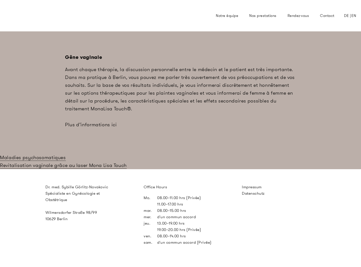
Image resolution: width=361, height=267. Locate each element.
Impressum (252, 187)
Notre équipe (227, 15)
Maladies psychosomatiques (33, 157)
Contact (327, 15)
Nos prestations (262, 15)
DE (346, 15)
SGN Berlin (164, 25)
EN (353, 15)
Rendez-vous (298, 15)
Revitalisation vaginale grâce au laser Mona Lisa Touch (63, 165)
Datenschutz (253, 193)
